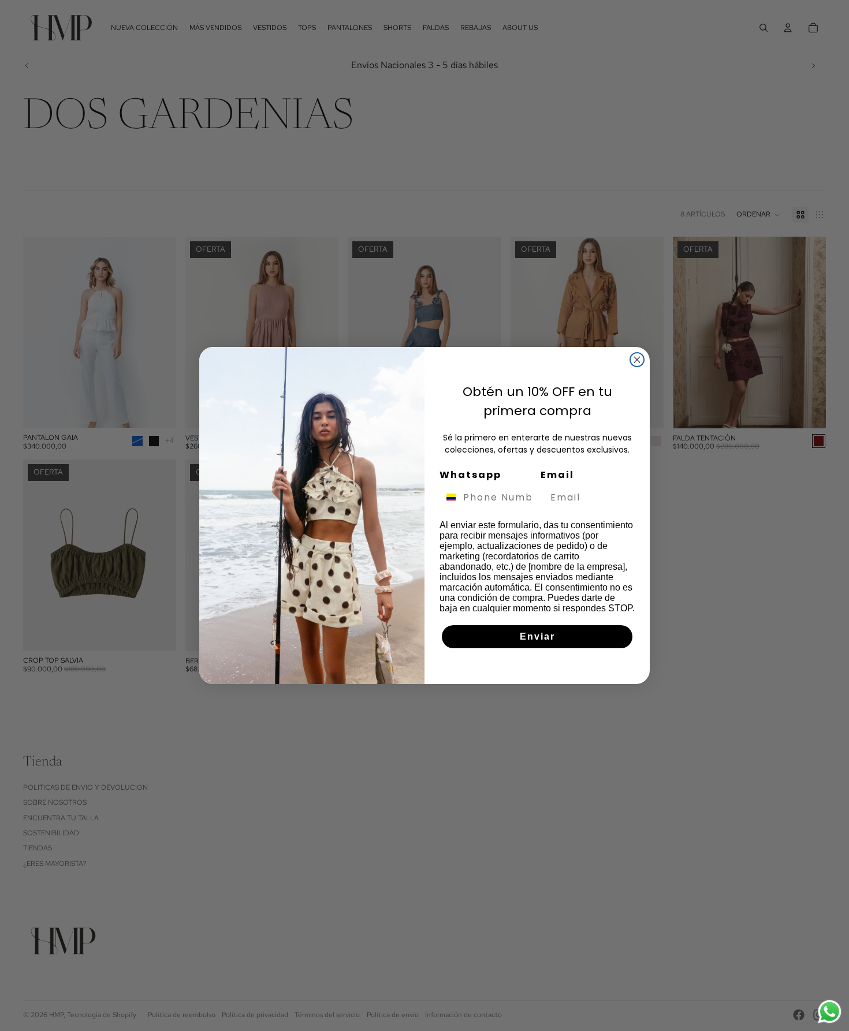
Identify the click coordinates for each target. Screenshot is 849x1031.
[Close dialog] (637, 360)
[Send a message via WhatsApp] (829, 1011)
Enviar (537, 636)
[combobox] (448, 497)
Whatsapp (470, 474)
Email (557, 474)
